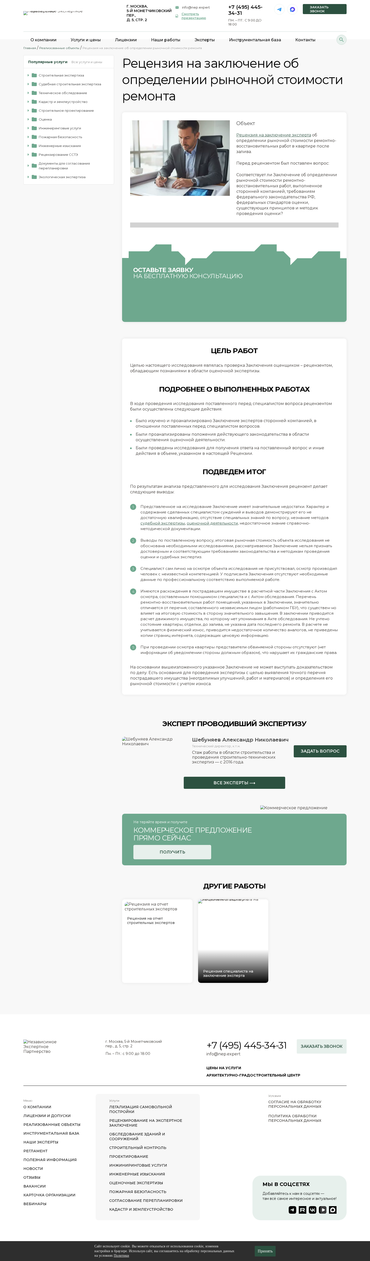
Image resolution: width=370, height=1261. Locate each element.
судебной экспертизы (162, 523)
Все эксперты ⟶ (234, 783)
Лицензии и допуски (47, 1116)
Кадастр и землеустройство (63, 102)
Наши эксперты (40, 1142)
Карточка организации (49, 1195)
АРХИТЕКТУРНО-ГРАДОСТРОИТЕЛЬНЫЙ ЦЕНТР (253, 1075)
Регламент (35, 1151)
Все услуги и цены (86, 62)
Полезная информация (50, 1160)
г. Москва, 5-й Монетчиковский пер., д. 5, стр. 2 (149, 13)
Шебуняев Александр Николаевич (240, 740)
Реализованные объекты (52, 1124)
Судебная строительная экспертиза (70, 84)
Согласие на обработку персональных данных (294, 1104)
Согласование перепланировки (146, 1200)
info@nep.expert (196, 7)
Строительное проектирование (66, 110)
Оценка (45, 119)
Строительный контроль (137, 1147)
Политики (121, 1255)
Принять (265, 1251)
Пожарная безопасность (60, 137)
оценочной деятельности (212, 523)
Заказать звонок (319, 9)
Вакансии (34, 1186)
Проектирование (128, 1156)
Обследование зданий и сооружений (137, 1136)
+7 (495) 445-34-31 (246, 1045)
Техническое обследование (63, 93)
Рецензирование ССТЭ (58, 155)
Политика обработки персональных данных (294, 1118)
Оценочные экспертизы (136, 1183)
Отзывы (32, 1177)
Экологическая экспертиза (62, 177)
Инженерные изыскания (60, 146)
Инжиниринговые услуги (60, 128)
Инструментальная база (51, 1133)
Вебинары (35, 1204)
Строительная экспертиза (61, 75)
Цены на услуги (223, 1068)
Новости (33, 1168)
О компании (37, 1107)
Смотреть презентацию (193, 16)
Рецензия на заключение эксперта (273, 135)
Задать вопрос (320, 751)
